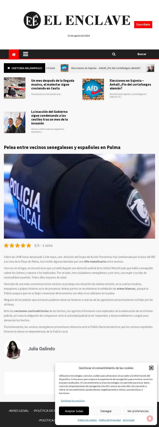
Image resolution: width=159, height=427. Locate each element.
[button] (151, 368)
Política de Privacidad (110, 419)
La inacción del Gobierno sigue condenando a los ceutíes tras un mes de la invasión (49, 117)
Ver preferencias (138, 411)
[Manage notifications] (150, 418)
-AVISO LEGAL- (18, 410)
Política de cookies (87, 419)
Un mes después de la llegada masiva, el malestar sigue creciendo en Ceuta (52, 84)
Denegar (106, 411)
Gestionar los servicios (73, 400)
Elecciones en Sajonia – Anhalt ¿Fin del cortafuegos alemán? (130, 84)
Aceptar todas (74, 411)
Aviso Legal (128, 419)
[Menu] (65, 54)
